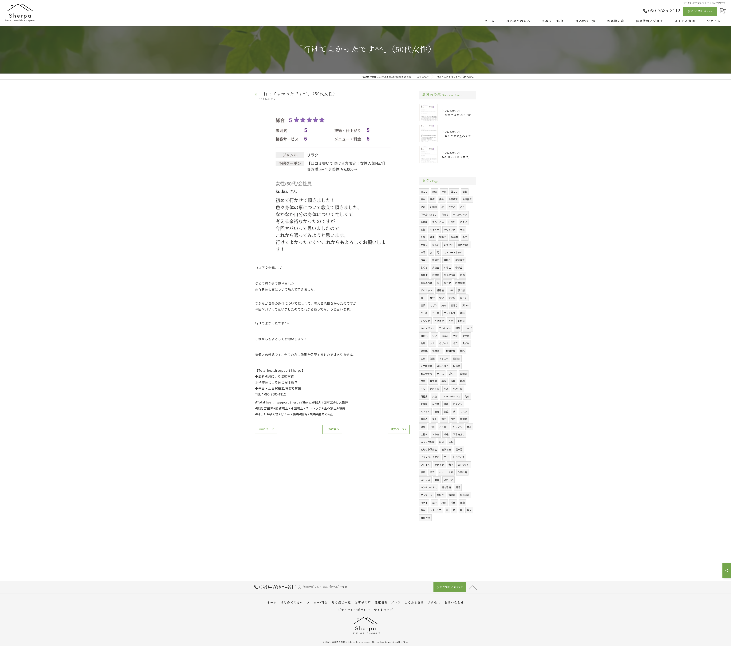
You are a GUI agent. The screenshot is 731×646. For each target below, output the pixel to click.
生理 (446, 388)
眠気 (458, 328)
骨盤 (443, 191)
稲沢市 (424, 502)
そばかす (443, 343)
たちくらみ (438, 221)
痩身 (437, 411)
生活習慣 (467, 199)
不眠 (423, 252)
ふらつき (425, 320)
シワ (434, 335)
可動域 (433, 206)
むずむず (448, 244)
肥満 (462, 275)
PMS (453, 419)
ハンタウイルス (429, 487)
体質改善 (462, 472)
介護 (423, 237)
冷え (434, 419)
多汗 (464, 237)
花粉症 (461, 320)
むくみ (424, 267)
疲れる (424, 419)
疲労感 (435, 259)
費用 (432, 237)
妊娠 (432, 358)
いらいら (457, 426)
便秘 (453, 381)
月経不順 (434, 388)
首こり (454, 191)
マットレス (450, 313)
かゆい (424, 244)
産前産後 (460, 259)
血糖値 (424, 434)
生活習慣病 (450, 275)
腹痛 (462, 381)
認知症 (435, 275)
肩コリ (465, 305)
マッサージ (426, 494)
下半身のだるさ (429, 214)
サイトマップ (383, 610)
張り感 (461, 290)
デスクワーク (460, 214)
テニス (440, 373)
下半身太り (459, 434)
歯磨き (440, 494)
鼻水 (450, 320)
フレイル (425, 464)
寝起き (454, 305)
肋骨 (437, 479)
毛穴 (455, 343)
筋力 (443, 419)
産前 (423, 358)
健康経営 (464, 494)
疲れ (462, 350)
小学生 (447, 267)
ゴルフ (452, 373)
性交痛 (433, 381)
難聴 (462, 313)
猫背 (441, 297)
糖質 (423, 472)
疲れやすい (463, 464)
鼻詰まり (439, 320)
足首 (423, 206)
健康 (446, 403)
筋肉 (441, 441)
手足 (469, 510)
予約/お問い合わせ (700, 11)
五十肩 (435, 313)
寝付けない (463, 244)
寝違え (442, 237)
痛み (443, 305)
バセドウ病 (450, 229)
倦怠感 (454, 237)
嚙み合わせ (426, 373)
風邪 (423, 426)
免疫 (467, 396)
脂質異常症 (426, 282)
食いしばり (442, 366)
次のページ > (399, 429)
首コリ (424, 259)
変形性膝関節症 (429, 449)
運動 (462, 502)
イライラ (434, 229)
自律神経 (425, 517)
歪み (423, 199)
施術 (443, 502)
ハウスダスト (428, 328)
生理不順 (457, 388)
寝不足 (459, 449)
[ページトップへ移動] (473, 587)
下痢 (432, 426)
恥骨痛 (424, 403)
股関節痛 (451, 350)
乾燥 (423, 343)
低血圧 (424, 221)
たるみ (444, 335)
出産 (446, 411)
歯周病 (452, 494)
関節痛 (463, 419)
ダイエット (426, 290)
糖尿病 (440, 290)
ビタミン (457, 403)
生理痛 (463, 373)
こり (462, 206)
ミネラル (425, 411)
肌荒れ (424, 335)
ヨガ (446, 457)
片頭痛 (456, 366)
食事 (469, 426)
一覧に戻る (332, 429)
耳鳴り (447, 259)
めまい (463, 221)
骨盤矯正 (453, 199)
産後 (441, 199)
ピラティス (458, 457)
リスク (463, 411)
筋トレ (463, 297)
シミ (432, 343)
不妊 (423, 381)
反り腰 (435, 403)
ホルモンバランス (450, 396)
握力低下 (437, 350)
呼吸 (446, 434)
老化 (450, 464)
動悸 (423, 229)
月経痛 (424, 396)
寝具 (423, 305)
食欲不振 (446, 449)
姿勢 (464, 191)
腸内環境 (446, 487)
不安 (423, 388)
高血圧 (435, 267)
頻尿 (443, 381)
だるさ (445, 214)
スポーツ (448, 479)
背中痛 (435, 434)
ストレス (425, 479)
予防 (462, 229)
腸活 (458, 487)
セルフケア (436, 510)
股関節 (456, 358)
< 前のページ (266, 429)
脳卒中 (447, 282)
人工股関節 (426, 366)
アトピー (443, 426)
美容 (432, 472)
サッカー (443, 358)
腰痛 (432, 199)
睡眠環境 (460, 282)
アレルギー (445, 328)
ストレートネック (453, 252)
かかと (452, 206)
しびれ (433, 305)
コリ (450, 290)
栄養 (453, 502)
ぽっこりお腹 (428, 441)
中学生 (458, 267)
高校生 (424, 275)
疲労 (432, 297)
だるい (435, 244)
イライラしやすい (430, 457)
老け (455, 335)
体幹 (450, 441)
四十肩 (424, 313)
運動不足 (439, 464)
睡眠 (423, 510)
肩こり (424, 191)
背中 (423, 297)
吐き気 (452, 221)
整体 (434, 502)
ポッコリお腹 (446, 472)
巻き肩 (452, 297)
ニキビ (468, 328)
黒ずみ (465, 343)
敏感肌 (424, 350)
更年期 (465, 335)
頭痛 (434, 191)
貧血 (434, 396)
